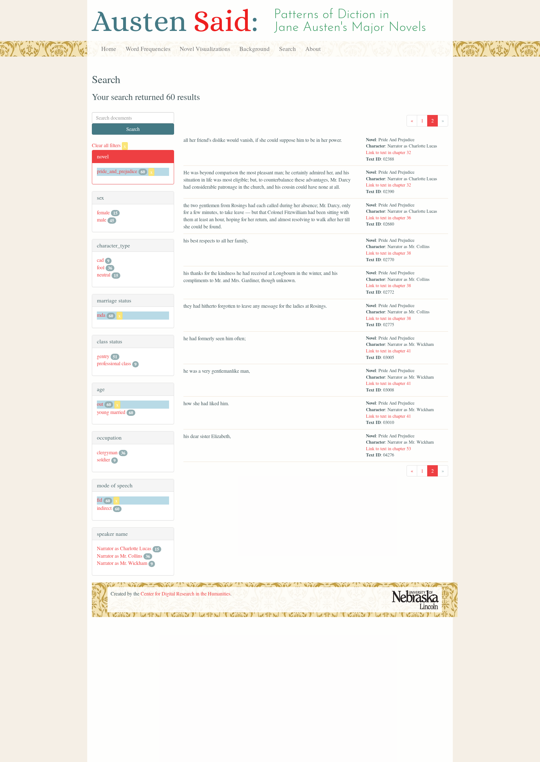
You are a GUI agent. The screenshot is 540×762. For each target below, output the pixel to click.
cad (100, 259)
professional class (114, 363)
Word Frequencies (148, 48)
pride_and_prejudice (117, 171)
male (101, 219)
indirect (104, 508)
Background (254, 48)
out (100, 404)
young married (111, 412)
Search (287, 48)
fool (100, 267)
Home (108, 48)
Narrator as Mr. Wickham (122, 563)
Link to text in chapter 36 (388, 218)
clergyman (107, 452)
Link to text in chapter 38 (388, 253)
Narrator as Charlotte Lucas (124, 548)
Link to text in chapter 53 (388, 448)
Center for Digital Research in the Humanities (185, 593)
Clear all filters (109, 145)
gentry (103, 356)
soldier (103, 459)
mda (101, 314)
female (103, 212)
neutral (103, 274)
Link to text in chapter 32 (388, 152)
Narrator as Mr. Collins (119, 555)
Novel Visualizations (205, 48)
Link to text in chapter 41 (388, 351)
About (313, 48)
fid (99, 499)
